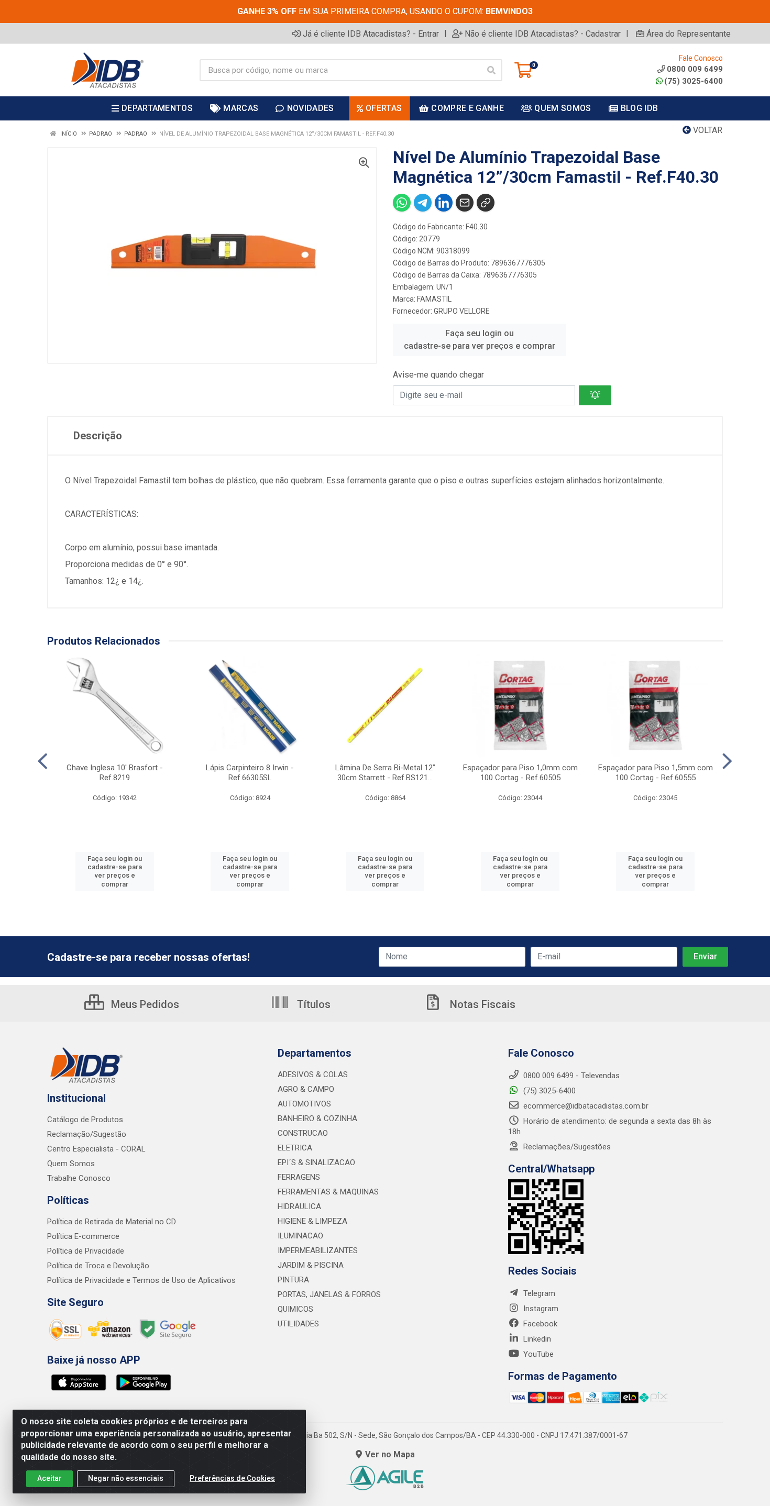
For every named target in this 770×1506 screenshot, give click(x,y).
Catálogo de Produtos (85, 1119)
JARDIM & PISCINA (311, 1265)
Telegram (538, 1293)
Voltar (706, 130)
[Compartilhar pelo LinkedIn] (444, 203)
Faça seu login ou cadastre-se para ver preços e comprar (479, 339)
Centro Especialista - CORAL (96, 1149)
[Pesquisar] (491, 70)
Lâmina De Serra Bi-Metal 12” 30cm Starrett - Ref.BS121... (385, 772)
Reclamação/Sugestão (86, 1134)
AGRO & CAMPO (306, 1089)
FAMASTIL (434, 299)
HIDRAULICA (299, 1206)
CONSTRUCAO (303, 1133)
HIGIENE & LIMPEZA (312, 1221)
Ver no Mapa (390, 1454)
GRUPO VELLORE (462, 311)
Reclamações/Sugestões (566, 1146)
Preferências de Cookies (232, 1478)
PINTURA (293, 1279)
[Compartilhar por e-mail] (465, 203)
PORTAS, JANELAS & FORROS (329, 1294)
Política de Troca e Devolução (98, 1265)
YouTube (537, 1354)
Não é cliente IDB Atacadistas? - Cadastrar (543, 33)
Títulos (312, 1004)
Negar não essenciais (125, 1478)
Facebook (539, 1323)
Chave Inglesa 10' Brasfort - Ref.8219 (115, 772)
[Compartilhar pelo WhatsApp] (402, 203)
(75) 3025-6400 (693, 81)
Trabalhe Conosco (79, 1178)
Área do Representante (688, 33)
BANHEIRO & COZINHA (317, 1118)
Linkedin (536, 1339)
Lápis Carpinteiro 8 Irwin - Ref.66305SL (250, 772)
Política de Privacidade (85, 1251)
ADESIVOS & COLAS (313, 1074)
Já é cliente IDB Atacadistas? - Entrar (371, 33)
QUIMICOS (295, 1309)
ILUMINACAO (300, 1236)
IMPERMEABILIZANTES (318, 1250)
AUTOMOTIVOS (304, 1104)
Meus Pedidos (143, 1004)
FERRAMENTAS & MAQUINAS (328, 1192)
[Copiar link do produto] (485, 203)
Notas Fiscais (481, 1004)
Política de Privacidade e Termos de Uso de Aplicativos (141, 1280)
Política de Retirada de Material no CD (111, 1221)
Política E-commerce (83, 1236)
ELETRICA (295, 1148)
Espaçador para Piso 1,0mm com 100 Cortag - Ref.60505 (520, 772)
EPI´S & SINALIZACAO (316, 1162)
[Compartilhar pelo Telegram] (423, 203)
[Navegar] (43, 761)
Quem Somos (71, 1163)
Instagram (539, 1308)
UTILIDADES (298, 1323)
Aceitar (49, 1478)
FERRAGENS (299, 1177)
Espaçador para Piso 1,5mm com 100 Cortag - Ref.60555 (655, 772)
